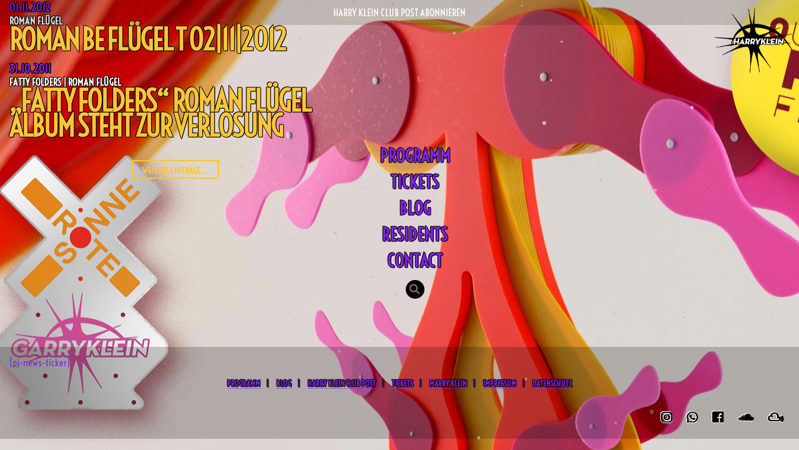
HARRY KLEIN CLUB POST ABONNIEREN (399, 12)
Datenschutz (552, 383)
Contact (415, 260)
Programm (415, 155)
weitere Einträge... (175, 170)
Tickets (415, 181)
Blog (415, 208)
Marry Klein (448, 383)
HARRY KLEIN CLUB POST (342, 383)
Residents (415, 234)
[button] (415, 291)
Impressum (499, 383)
